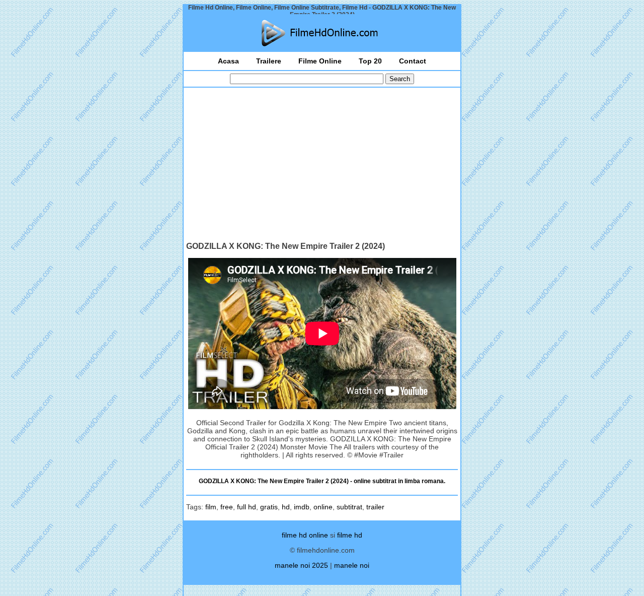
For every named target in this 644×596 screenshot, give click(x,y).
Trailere (268, 61)
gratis (269, 507)
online (323, 507)
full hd (246, 507)
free (226, 507)
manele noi (351, 565)
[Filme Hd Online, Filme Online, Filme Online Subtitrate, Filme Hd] (322, 33)
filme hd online (305, 535)
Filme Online (320, 61)
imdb (301, 507)
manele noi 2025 (301, 565)
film (210, 507)
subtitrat (349, 507)
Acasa (228, 61)
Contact (412, 61)
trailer (375, 507)
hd (286, 507)
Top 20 (370, 61)
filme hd (349, 535)
